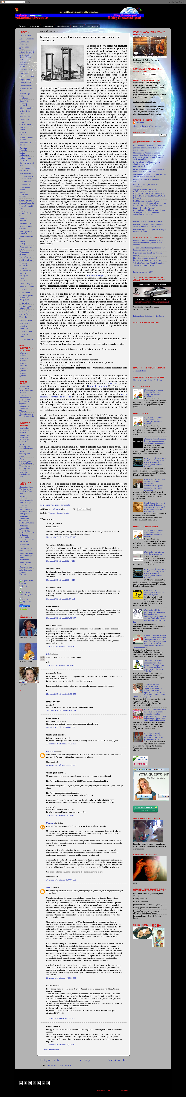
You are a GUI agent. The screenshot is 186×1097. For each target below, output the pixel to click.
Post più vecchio (117, 1060)
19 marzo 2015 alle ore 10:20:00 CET (61, 537)
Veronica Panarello (23, 327)
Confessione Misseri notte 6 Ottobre (25, 430)
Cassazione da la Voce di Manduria (26, 415)
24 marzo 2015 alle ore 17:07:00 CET (61, 815)
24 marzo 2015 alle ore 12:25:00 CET (61, 765)
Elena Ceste (24, 119)
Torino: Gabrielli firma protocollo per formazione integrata (148, 249)
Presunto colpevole (23, 264)
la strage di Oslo (26, 173)
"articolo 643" (112, 383)
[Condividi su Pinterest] (89, 509)
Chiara (48, 887)
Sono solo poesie (92, 26)
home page (22, 26)
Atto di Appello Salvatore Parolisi (25, 572)
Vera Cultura (24, 323)
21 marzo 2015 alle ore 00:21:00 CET (61, 694)
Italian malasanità (24, 154)
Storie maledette (48, 26)
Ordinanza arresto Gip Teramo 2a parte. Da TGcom (26, 529)
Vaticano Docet (25, 320)
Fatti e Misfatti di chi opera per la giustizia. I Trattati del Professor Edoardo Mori (146, 164)
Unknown (50, 751)
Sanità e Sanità (25, 290)
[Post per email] (74, 509)
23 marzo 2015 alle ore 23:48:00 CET (61, 744)
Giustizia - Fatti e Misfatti (58, 513)
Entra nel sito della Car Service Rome (148, 316)
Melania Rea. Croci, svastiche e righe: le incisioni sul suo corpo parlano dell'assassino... (154, 736)
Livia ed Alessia (25, 182)
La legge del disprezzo (24, 169)
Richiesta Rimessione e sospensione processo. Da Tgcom (25, 399)
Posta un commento (52, 1050)
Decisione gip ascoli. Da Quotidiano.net (25, 565)
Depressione (24, 116)
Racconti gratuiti (78, 26)
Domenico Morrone (97, 386)
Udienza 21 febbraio (23, 354)
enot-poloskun (103, 1090)
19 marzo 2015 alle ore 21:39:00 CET (61, 618)
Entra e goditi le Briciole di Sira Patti (148, 221)
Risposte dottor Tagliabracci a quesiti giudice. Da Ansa (26, 490)
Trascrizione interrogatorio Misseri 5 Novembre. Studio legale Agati (25, 471)
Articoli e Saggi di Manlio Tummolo (25, 71)
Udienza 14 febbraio (23, 359)
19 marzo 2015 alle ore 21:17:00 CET (60, 599)
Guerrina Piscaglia (23, 149)
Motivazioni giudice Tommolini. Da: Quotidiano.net (25, 547)
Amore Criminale (26, 39)
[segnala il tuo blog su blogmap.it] (26, 586)
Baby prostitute (25, 83)
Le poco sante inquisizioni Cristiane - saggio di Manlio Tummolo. (148, 170)
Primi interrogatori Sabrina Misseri (25, 461)
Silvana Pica (24, 311)
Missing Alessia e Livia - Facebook (147, 380)
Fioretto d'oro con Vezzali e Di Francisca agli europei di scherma (147, 259)
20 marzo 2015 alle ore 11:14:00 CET (60, 647)
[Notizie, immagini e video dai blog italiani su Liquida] (24, 590)
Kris (48, 654)
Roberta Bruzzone (23, 279)
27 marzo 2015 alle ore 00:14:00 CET (61, 1019)
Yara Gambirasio (26, 340)
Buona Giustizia (25, 86)
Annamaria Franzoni (24, 43)
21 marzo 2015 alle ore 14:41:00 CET (60, 727)
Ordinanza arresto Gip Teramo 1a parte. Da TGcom (26, 538)
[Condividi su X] (84, 509)
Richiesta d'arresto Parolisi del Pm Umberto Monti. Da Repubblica (26, 509)
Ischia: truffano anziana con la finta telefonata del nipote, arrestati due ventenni (148, 243)
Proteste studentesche (25, 269)
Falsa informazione (25, 123)
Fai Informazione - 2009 (143, 272)
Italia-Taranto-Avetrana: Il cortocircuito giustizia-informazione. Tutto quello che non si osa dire (150, 148)
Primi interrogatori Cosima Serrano (26, 447)
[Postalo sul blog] (81, 509)
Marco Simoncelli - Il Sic (25, 213)
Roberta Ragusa (26, 283)
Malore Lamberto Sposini (23, 195)
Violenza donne (25, 331)
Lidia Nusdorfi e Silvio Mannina (26, 177)
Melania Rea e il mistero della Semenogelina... (154, 553)
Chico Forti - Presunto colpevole (24, 103)
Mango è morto (26, 200)
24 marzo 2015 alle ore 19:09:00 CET (61, 880)
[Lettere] (24, 607)
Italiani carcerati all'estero (26, 159)
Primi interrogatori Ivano (25, 454)
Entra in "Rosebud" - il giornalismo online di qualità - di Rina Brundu (148, 225)
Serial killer (24, 303)
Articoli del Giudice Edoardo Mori (26, 57)
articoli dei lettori (26, 52)
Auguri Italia (24, 80)
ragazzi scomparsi (23, 274)
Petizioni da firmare (24, 253)
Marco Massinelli (26, 203)
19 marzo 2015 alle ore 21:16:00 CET (60, 580)
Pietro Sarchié (25, 257)
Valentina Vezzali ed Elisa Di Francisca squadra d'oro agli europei (148, 264)
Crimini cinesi (25, 108)
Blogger (124, 1090)
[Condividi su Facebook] (86, 509)
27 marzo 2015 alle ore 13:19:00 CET (60, 1045)
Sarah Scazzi (24, 293)
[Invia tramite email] (78, 509)
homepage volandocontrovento (55, 505)
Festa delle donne (23, 129)
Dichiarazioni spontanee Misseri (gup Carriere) (24, 438)
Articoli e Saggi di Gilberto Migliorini (25, 64)
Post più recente (50, 1060)
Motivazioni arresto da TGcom (24, 409)
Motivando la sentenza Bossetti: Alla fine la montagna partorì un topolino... (153, 393)
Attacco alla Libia (26, 77)
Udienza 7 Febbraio (23, 364)
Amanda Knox (25, 36)
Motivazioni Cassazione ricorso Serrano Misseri (26, 389)
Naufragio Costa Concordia (26, 233)
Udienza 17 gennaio (23, 375)
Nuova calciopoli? (23, 243)
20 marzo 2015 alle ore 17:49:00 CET (61, 665)
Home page (83, 1060)
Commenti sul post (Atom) (59, 1065)
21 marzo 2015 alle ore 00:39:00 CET (61, 711)
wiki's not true (34, 26)
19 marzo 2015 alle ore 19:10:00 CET (60, 561)
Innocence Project (95, 275)
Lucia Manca (24, 185)
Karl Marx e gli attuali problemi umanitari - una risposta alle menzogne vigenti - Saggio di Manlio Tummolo (149, 203)
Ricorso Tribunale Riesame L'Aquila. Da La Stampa (26, 499)
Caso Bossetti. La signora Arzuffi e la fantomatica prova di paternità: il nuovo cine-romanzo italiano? (155, 462)
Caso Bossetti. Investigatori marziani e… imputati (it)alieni (155, 593)
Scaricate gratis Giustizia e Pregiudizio (26, 298)
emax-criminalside (63, 26)
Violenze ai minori (23, 335)
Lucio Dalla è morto (24, 189)
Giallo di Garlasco (23, 134)
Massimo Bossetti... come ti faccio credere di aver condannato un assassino (155, 441)
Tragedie (23, 317)
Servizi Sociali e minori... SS (25, 307)
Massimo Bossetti (23, 219)
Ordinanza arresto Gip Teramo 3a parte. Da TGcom (26, 520)
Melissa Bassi (25, 223)
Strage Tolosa (25, 314)
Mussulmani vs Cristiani (25, 227)
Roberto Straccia (26, 287)
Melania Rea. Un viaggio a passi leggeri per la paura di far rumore (149, 175)
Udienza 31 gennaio (23, 370)
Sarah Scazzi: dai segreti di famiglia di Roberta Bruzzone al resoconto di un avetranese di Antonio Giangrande (154, 507)
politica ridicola (25, 260)
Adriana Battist (139, 371)
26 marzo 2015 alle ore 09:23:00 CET (61, 978)
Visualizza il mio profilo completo (147, 126)
